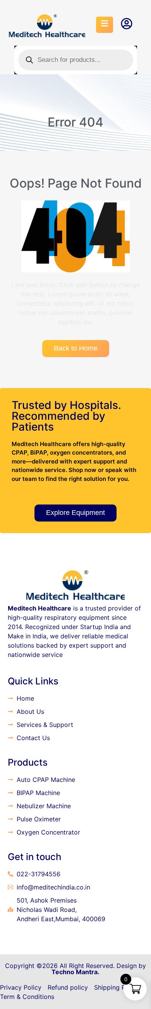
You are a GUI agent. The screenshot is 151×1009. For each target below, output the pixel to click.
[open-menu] (104, 24)
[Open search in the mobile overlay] (75, 60)
